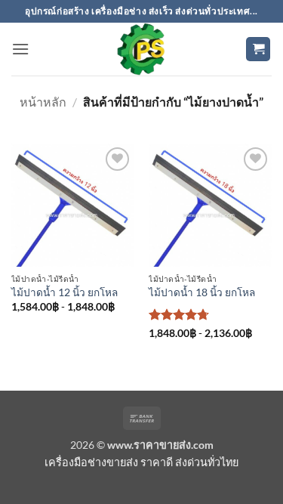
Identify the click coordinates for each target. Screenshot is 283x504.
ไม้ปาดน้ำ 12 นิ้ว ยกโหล (64, 292)
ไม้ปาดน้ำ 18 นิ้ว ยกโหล (202, 292)
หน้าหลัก (43, 101)
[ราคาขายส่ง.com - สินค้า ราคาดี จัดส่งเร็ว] (141, 49)
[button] (20, 48)
